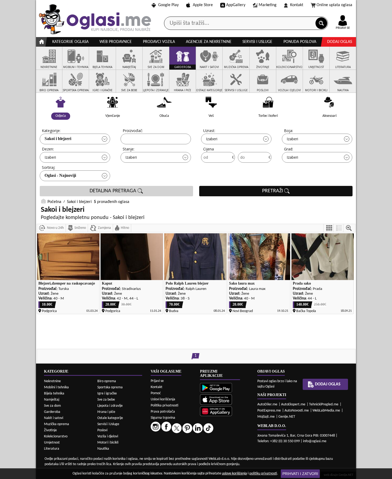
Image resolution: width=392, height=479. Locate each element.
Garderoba (52, 412)
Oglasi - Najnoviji (60, 175)
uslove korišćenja (234, 474)
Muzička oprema (56, 424)
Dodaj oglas (339, 42)
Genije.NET (286, 417)
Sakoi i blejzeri (58, 138)
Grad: (288, 148)
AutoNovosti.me (297, 411)
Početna (54, 202)
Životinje (50, 430)
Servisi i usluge (257, 42)
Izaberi (211, 138)
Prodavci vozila (159, 42)
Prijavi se (157, 381)
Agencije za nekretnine (208, 42)
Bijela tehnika (54, 394)
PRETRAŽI (273, 191)
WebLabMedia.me (326, 411)
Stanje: (128, 148)
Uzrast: (209, 130)
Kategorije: (51, 130)
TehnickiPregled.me (323, 404)
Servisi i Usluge (108, 424)
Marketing (268, 5)
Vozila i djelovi (107, 436)
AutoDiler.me (267, 404)
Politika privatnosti (164, 406)
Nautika (103, 449)
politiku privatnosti (263, 474)
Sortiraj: (48, 167)
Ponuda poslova (299, 42)
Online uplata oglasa (334, 5)
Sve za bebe (106, 400)
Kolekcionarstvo (55, 436)
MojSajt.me (266, 417)
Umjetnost (52, 443)
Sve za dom (52, 406)
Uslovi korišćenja (163, 399)
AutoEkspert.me (293, 404)
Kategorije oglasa (70, 42)
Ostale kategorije (110, 418)
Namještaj (51, 400)
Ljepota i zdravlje (110, 406)
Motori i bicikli (107, 443)
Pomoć (156, 393)
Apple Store (203, 5)
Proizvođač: (133, 130)
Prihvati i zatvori (300, 474)
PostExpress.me (269, 411)
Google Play (168, 5)
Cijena (208, 148)
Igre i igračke (107, 394)
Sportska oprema (110, 387)
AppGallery (235, 5)
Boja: (288, 130)
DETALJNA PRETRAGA (114, 191)
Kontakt (296, 5)
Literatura (51, 449)
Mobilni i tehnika (56, 387)
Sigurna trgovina (163, 418)
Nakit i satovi (53, 418)
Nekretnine (52, 381)
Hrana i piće (106, 412)
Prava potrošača (163, 412)
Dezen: (48, 148)
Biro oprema (106, 381)
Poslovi (102, 430)
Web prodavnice (115, 42)
